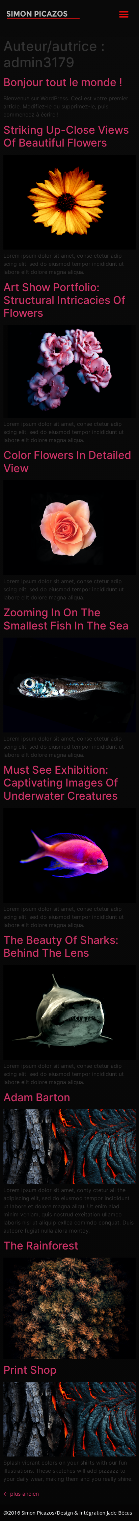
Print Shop (30, 1369)
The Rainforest (40, 1245)
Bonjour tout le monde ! (62, 82)
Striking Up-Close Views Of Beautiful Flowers (66, 136)
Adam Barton (36, 1097)
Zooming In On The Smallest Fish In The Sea (66, 619)
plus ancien (21, 1493)
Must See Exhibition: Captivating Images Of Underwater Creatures (60, 782)
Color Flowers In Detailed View (67, 461)
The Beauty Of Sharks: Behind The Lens (60, 946)
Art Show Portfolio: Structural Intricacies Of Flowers (64, 300)
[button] (124, 14)
